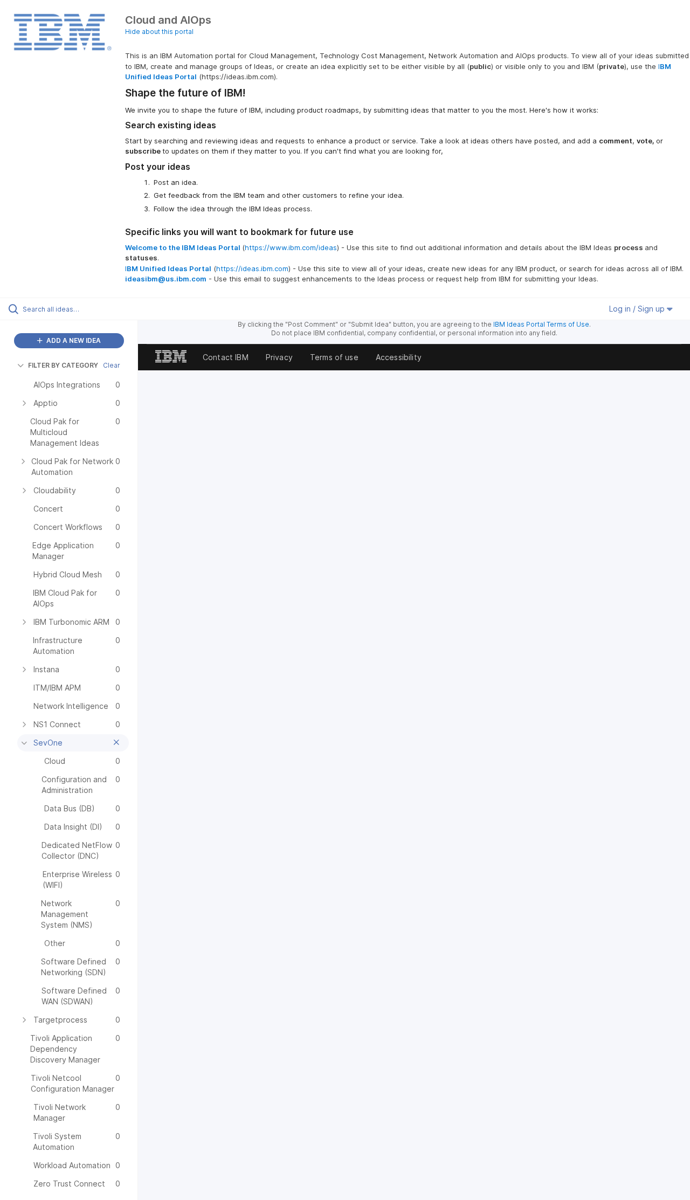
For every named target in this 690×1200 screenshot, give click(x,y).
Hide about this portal (159, 31)
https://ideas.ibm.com (252, 268)
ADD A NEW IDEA (73, 340)
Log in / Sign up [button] (638, 308)
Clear (111, 365)
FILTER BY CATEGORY (63, 365)
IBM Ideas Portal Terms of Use (541, 324)
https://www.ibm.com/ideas (291, 247)
